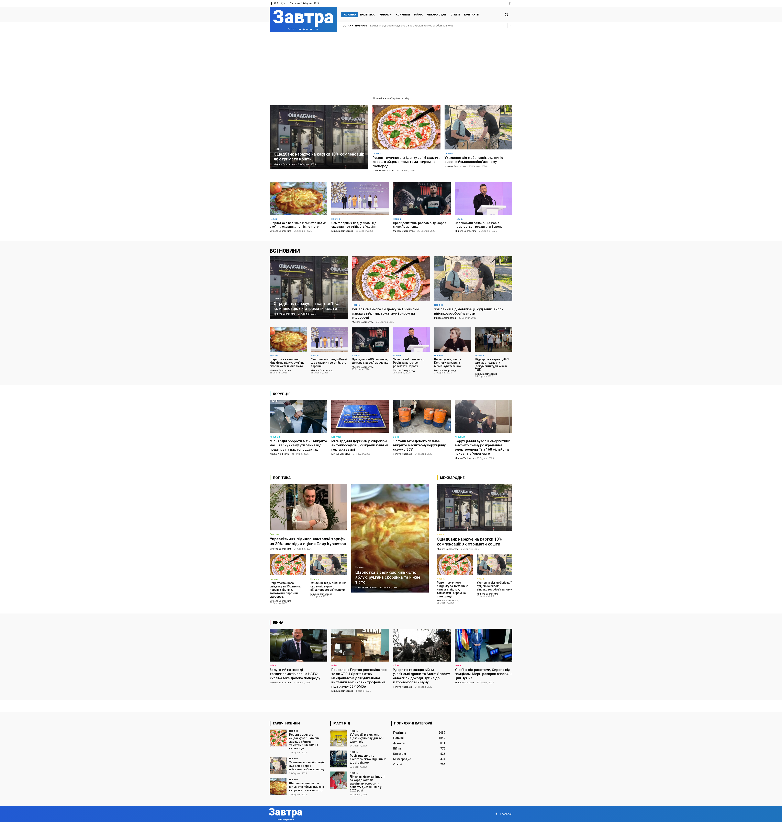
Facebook (506, 813)
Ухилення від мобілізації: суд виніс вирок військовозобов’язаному (474, 160)
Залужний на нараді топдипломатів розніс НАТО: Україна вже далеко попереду (295, 674)
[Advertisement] (391, 62)
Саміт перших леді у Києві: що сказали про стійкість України (354, 224)
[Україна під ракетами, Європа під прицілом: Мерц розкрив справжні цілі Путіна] (483, 645)
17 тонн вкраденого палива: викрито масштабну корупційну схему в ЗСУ (419, 445)
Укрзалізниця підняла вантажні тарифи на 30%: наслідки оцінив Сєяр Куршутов (308, 541)
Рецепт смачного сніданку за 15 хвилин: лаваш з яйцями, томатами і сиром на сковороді (406, 162)
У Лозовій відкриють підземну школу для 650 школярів (367, 738)
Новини (278, 149)
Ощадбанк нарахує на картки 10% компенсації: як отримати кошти (469, 542)
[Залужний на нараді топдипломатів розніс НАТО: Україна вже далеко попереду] (298, 645)
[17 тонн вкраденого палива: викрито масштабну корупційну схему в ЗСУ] (422, 416)
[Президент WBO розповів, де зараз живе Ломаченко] (422, 198)
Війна (396, 437)
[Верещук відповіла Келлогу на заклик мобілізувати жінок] (452, 339)
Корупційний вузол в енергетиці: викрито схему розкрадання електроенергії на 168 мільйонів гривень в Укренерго (482, 447)
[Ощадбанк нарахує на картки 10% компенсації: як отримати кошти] (319, 137)
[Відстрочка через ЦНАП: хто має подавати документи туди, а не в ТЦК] (493, 339)
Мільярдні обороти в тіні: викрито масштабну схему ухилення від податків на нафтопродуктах (298, 445)
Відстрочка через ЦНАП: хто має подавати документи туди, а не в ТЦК (492, 364)
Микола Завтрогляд (383, 170)
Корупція (275, 437)
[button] (506, 15)
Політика (274, 534)
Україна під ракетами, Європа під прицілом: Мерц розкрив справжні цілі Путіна (483, 674)
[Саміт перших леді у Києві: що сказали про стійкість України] (360, 198)
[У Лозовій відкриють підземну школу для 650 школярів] (338, 738)
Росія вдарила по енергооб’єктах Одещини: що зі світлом (368, 759)
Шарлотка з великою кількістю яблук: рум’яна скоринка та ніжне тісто (414, 25)
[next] (509, 25)
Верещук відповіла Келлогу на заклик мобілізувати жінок (447, 363)
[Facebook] (509, 3)
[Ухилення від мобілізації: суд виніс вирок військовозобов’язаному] (479, 127)
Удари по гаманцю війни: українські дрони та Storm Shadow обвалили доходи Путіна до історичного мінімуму (421, 676)
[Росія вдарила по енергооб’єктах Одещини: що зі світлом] (338, 759)
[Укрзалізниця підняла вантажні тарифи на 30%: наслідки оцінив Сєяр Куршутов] (308, 507)
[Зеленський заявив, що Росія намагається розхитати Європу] (483, 198)
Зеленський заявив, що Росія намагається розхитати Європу (478, 224)
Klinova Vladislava (279, 453)
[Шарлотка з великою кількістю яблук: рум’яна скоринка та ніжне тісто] (298, 198)
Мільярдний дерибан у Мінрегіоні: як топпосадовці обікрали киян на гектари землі (360, 445)
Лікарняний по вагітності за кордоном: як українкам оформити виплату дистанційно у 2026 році (367, 783)
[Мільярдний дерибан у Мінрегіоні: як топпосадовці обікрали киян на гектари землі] (360, 416)
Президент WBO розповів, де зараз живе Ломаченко (370, 361)
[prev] (503, 25)
